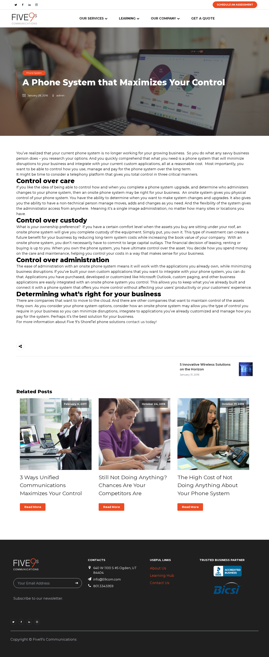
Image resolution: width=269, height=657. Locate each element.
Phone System (34, 73)
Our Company (163, 18)
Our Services (91, 18)
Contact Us (159, 583)
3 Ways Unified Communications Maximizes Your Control (51, 485)
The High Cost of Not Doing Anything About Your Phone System (207, 485)
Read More (32, 507)
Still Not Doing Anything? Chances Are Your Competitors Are (133, 485)
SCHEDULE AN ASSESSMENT (235, 4)
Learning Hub (162, 575)
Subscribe (77, 583)
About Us (158, 568)
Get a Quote (203, 18)
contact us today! (141, 322)
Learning (127, 18)
